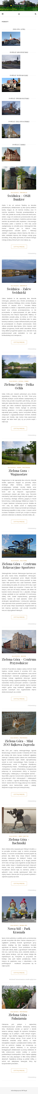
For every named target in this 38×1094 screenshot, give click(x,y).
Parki (26, 381)
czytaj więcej (19, 247)
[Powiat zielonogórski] (19, 131)
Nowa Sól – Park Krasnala (19, 930)
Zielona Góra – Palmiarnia (19, 1016)
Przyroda (26, 467)
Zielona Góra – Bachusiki (19, 841)
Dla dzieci (15, 192)
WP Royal (24, 1090)
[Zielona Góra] (19, 39)
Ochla (21, 381)
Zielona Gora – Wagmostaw (19, 472)
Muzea (23, 656)
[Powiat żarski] (19, 154)
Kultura (23, 560)
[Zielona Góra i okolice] (19, 5)
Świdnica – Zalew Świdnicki (19, 290)
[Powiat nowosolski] (19, 85)
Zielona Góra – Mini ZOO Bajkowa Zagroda (19, 743)
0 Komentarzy (32, 253)
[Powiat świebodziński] (19, 108)
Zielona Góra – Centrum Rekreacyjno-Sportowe (19, 565)
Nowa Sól (23, 925)
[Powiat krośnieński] (19, 62)
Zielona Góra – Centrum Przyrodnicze (19, 661)
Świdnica (23, 192)
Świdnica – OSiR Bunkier (19, 197)
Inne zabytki (24, 836)
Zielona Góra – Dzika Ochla (19, 386)
